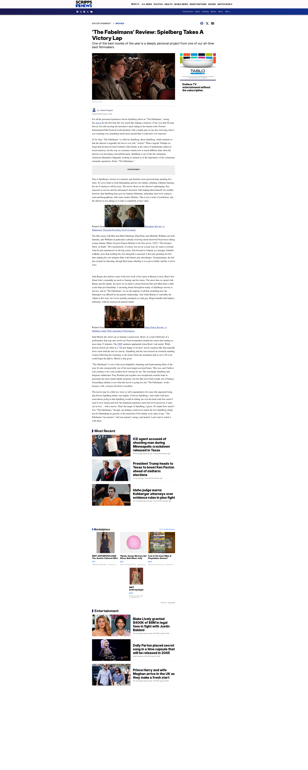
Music (220, 11)
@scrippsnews (92, 12)
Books (197, 11)
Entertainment (188, 11)
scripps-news (84, 12)
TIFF (119, 343)
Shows (212, 4)
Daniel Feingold (106, 110)
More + (228, 11)
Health (168, 4)
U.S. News (147, 4)
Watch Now (224, 4)
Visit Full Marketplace (167, 529)
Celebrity (205, 11)
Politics (158, 4)
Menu (134, 4)
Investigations (198, 4)
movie (99, 122)
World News (181, 4)
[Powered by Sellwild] (171, 603)
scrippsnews (78, 12)
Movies (213, 11)
